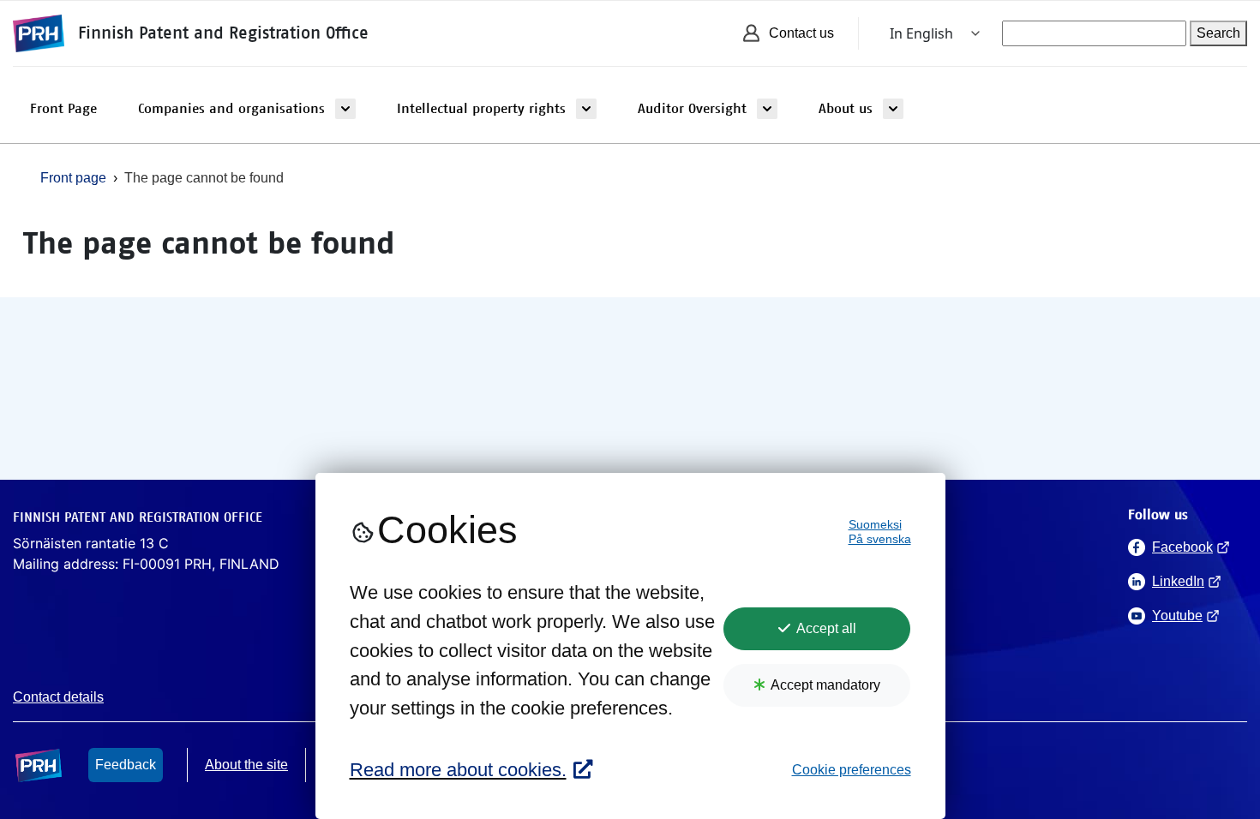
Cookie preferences (851, 769)
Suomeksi (875, 524)
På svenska (880, 539)
